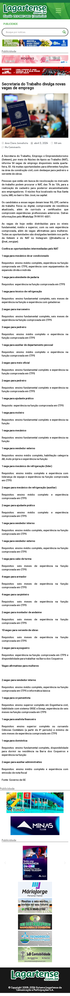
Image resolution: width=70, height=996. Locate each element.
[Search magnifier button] (64, 32)
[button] (4, 43)
